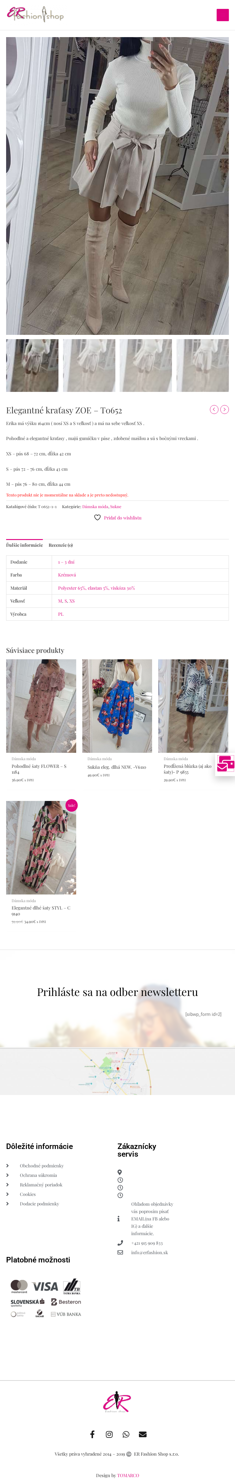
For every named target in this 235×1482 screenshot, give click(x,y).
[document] (117, 741)
